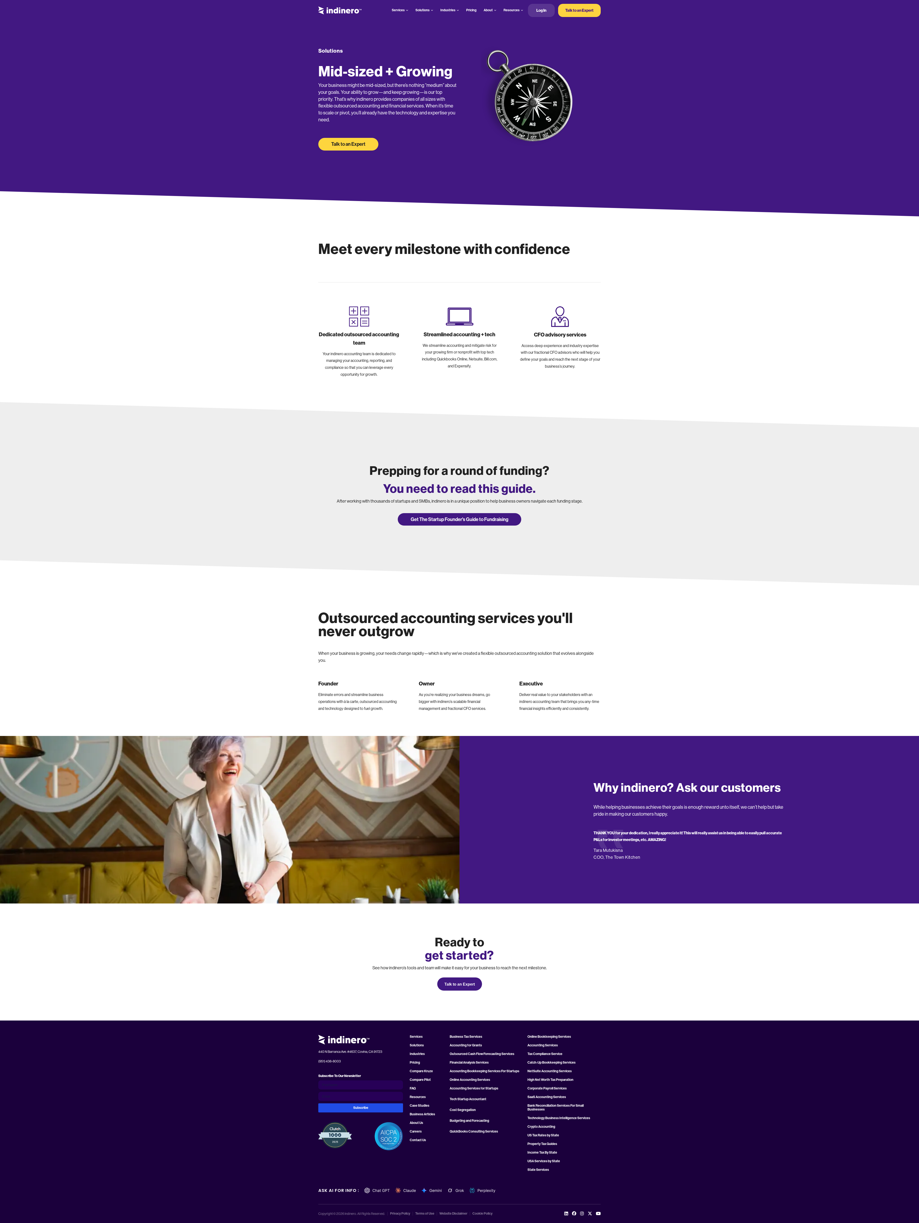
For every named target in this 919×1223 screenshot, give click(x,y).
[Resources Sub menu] (522, 10)
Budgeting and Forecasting (469, 1121)
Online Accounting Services (470, 1080)
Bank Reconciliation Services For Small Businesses (555, 1107)
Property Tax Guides (542, 1144)
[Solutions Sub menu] (432, 10)
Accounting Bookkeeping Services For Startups (484, 1071)
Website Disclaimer (453, 1214)
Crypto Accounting (541, 1127)
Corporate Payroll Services (547, 1088)
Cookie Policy (482, 1214)
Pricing (471, 10)
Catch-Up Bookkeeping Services (551, 1063)
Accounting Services (542, 1045)
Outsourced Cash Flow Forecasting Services (482, 1054)
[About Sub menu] (495, 10)
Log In (541, 10)
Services (398, 10)
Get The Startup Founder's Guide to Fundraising (459, 519)
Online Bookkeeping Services (549, 1037)
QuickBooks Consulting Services (474, 1131)
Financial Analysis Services (469, 1063)
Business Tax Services (466, 1037)
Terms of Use (424, 1214)
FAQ (413, 1088)
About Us (416, 1123)
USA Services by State (543, 1161)
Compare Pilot (420, 1080)
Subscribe (360, 1108)
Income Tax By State (542, 1153)
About (488, 10)
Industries (447, 10)
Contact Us (418, 1140)
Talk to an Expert (579, 10)
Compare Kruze (421, 1071)
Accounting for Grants (466, 1045)
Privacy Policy (400, 1214)
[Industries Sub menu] (458, 10)
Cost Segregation (463, 1110)
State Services (538, 1170)
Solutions (422, 10)
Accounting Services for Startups (474, 1088)
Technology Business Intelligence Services (558, 1118)
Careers (416, 1131)
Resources (512, 10)
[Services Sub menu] (407, 10)
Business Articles (422, 1114)
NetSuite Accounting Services (549, 1071)
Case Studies (419, 1106)
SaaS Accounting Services (546, 1097)
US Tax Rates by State (543, 1135)
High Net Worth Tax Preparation (550, 1080)
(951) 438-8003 (329, 1061)
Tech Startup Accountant (468, 1099)
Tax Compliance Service (544, 1054)
